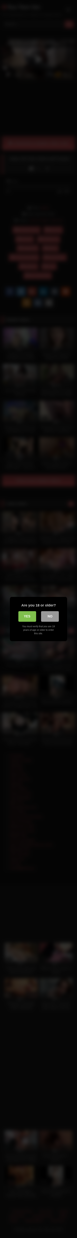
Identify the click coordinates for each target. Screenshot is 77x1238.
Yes (27, 616)
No (50, 616)
